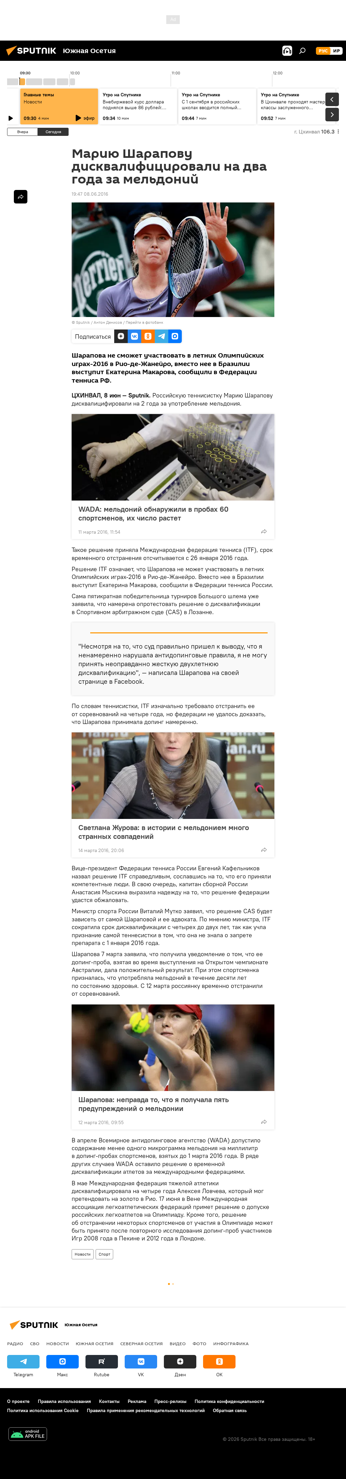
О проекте (18, 1401)
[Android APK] (28, 1434)
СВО (35, 1343)
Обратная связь (230, 1410)
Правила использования (64, 1401)
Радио (15, 1343)
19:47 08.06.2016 (90, 194)
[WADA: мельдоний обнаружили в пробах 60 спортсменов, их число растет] (173, 457)
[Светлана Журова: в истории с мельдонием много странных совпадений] (173, 775)
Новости (83, 1254)
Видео (178, 1343)
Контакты (109, 1401)
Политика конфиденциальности (229, 1401)
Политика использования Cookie (43, 1410)
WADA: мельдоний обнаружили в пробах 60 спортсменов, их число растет (153, 513)
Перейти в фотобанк (144, 322)
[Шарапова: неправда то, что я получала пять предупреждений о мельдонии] (173, 1047)
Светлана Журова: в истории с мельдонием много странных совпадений (163, 832)
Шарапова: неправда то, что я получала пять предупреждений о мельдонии (153, 1104)
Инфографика (231, 1343)
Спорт (104, 1254)
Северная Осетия (141, 1343)
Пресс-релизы (170, 1401)
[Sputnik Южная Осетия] (33, 56)
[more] (264, 531)
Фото (199, 1343)
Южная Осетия (95, 1343)
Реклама (137, 1401)
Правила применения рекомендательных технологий (146, 1410)
